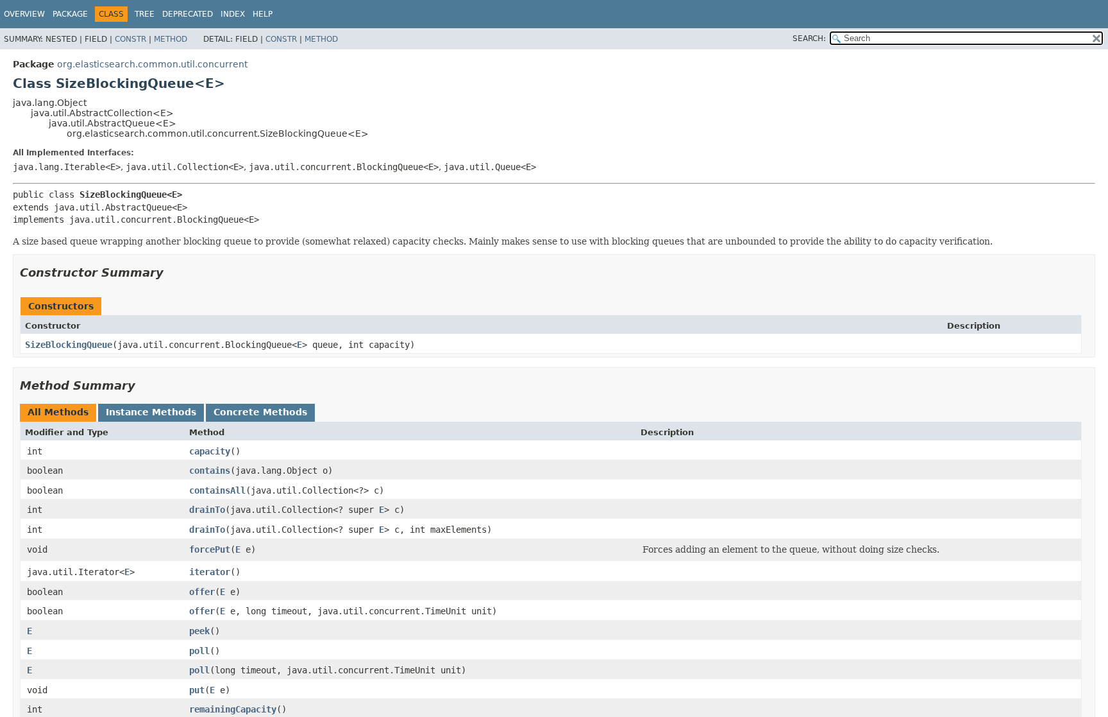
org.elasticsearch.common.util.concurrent (152, 64)
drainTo (207, 510)
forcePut (209, 549)
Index (233, 14)
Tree (145, 14)
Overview (24, 14)
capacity (209, 451)
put (197, 690)
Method (170, 39)
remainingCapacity (232, 709)
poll (199, 651)
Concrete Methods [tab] (260, 412)
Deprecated (187, 14)
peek (199, 631)
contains (209, 470)
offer (202, 592)
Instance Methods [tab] (151, 412)
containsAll (217, 490)
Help (263, 14)
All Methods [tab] (58, 412)
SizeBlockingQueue (68, 345)
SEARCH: (809, 38)
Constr (130, 39)
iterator (209, 572)
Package (70, 14)
